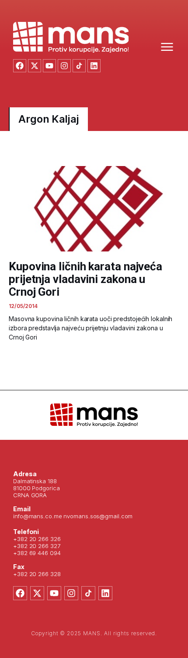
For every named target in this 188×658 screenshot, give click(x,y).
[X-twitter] (34, 66)
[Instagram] (64, 66)
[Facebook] (20, 66)
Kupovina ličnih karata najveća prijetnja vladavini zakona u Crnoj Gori (85, 279)
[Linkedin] (94, 66)
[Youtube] (49, 66)
